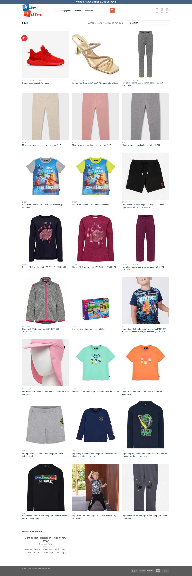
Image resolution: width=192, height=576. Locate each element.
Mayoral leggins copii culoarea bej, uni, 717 (41, 145)
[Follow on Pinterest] (167, 10)
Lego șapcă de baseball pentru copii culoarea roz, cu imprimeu (45, 392)
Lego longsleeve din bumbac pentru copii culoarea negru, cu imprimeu (44, 517)
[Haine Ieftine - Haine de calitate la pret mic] (36, 10)
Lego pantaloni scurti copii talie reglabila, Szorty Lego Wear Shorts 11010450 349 (143, 206)
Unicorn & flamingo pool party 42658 (88, 329)
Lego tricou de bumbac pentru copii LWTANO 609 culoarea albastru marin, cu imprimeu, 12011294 (144, 330)
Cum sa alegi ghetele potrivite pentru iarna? (45, 539)
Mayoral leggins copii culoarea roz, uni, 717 (91, 145)
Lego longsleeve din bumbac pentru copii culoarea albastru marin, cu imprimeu (94, 454)
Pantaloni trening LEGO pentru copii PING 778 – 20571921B (143, 84)
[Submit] (112, 10)
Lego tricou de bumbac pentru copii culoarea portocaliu (142, 392)
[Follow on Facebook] (157, 10)
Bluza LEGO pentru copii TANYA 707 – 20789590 (44, 267)
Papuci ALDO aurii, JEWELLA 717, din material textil (95, 83)
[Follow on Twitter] (162, 10)
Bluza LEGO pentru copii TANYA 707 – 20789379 (94, 267)
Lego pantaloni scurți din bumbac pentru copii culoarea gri (42, 454)
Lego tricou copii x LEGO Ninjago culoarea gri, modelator (42, 206)
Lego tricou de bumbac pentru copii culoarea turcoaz (95, 391)
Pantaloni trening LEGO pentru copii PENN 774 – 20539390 (144, 268)
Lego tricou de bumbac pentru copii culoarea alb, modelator (94, 517)
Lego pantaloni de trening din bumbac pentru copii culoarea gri (144, 517)
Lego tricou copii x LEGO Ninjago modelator (91, 205)
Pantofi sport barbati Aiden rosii (36, 83)
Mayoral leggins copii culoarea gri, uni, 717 (141, 145)
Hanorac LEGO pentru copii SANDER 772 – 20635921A (41, 330)
